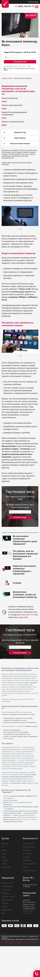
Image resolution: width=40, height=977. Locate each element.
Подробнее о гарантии (20, 565)
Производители (7, 886)
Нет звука (26, 850)
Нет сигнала (27, 854)
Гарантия (5, 903)
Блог (3, 913)
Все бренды (6, 867)
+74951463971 (36, 971)
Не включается (28, 843)
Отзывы (4, 906)
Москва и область (33, 1)
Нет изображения (29, 847)
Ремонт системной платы (13, 122)
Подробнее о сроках (20, 536)
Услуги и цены (7, 883)
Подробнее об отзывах (20, 582)
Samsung (5, 843)
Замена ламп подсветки (12, 105)
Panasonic (5, 860)
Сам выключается (29, 870)
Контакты (5, 893)
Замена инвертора (10, 98)
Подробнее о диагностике (22, 591)
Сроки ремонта (7, 900)
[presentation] (18, 229)
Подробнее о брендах (20, 551)
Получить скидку (8, 896)
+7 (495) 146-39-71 (24, 6)
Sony (3, 854)
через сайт (23, 617)
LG (2, 847)
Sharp (4, 857)
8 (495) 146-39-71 (27, 615)
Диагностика (6, 910)
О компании (6, 890)
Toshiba (4, 864)
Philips (4, 850)
